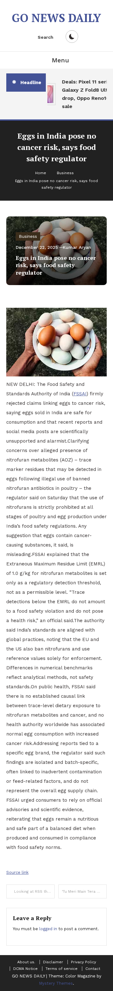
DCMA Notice (25, 968)
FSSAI (80, 394)
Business (28, 236)
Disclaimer (53, 962)
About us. (26, 962)
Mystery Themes (56, 983)
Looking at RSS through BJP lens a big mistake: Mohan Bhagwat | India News (34, 891)
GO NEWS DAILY (56, 17)
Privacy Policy (83, 962)
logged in (48, 928)
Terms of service (62, 968)
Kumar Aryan (77, 247)
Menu (60, 60)
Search (45, 37)
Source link (17, 872)
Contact (92, 968)
